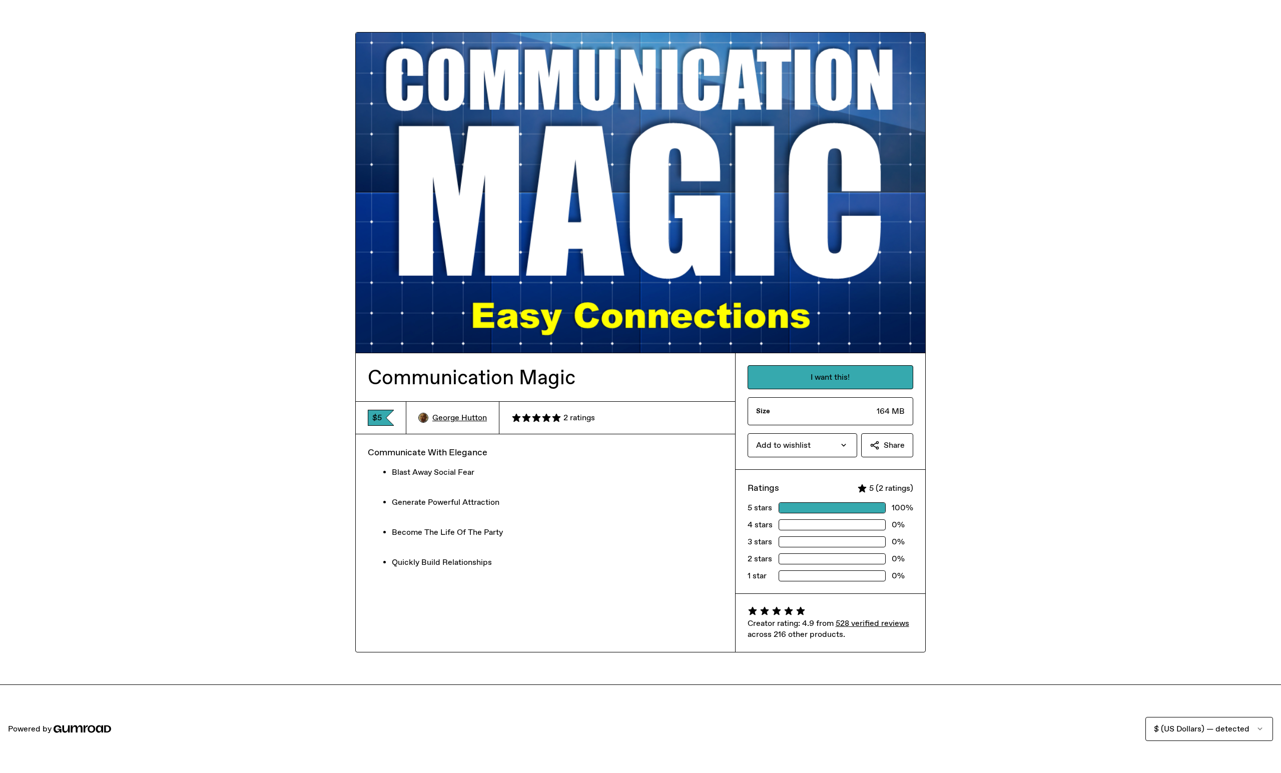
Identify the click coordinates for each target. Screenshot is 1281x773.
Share (894, 445)
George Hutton (459, 417)
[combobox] (802, 445)
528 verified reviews (872, 623)
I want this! (830, 377)
